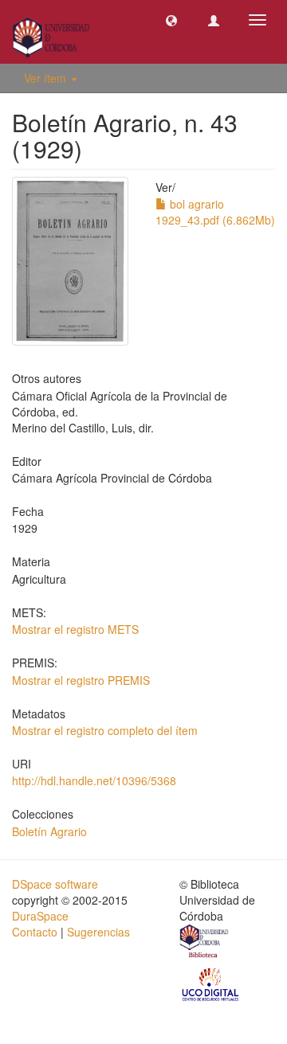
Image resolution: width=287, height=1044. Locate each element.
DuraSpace (40, 916)
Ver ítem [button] (46, 78)
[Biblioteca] (204, 943)
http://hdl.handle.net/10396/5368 (94, 780)
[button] (171, 19)
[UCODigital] (211, 983)
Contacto (34, 932)
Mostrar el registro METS (75, 629)
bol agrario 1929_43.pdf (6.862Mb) (215, 212)
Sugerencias (98, 932)
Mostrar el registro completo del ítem (105, 730)
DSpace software (55, 884)
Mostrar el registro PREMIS (81, 680)
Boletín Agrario (49, 831)
